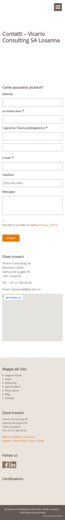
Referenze (11, 383)
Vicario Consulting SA (18, 509)
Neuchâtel (20, 440)
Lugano (6, 440)
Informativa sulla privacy (33, 512)
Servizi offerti (12, 386)
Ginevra (16, 437)
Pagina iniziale (13, 375)
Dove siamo (12, 390)
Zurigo (40, 440)
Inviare (10, 238)
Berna (5, 437)
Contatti (10, 398)
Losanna (29, 437)
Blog (7, 394)
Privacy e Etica (48, 225)
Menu (58, 7)
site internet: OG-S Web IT (53, 516)
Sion (31, 440)
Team (8, 379)
